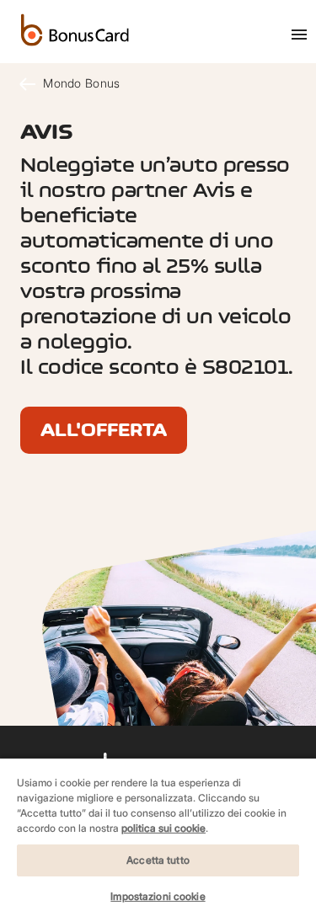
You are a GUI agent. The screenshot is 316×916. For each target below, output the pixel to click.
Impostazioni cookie (157, 896)
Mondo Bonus (80, 83)
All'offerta (103, 429)
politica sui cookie (163, 828)
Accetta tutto (158, 860)
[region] (158, 836)
